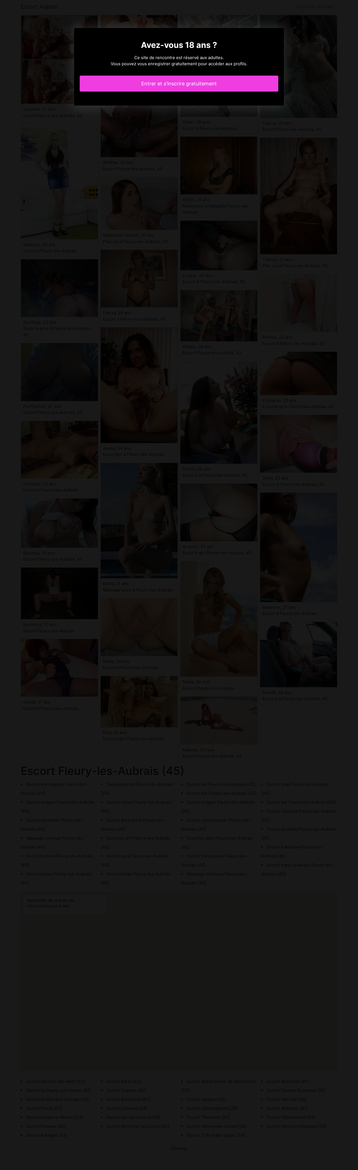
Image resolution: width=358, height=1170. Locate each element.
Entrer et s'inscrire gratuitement (179, 84)
